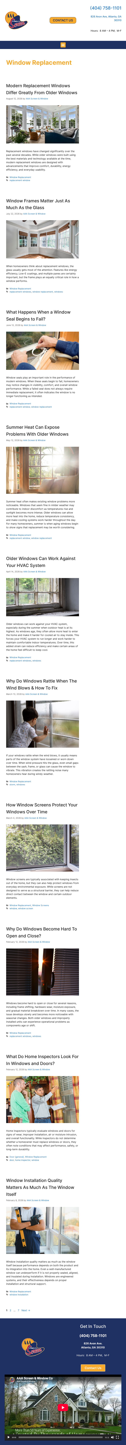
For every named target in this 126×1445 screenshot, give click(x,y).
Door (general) (17, 1157)
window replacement (42, 291)
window (13, 908)
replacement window (20, 180)
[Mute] (112, 1437)
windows (58, 291)
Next (26, 1310)
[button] (63, 44)
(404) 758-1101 (105, 8)
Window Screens (40, 905)
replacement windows (20, 291)
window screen (25, 908)
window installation (19, 1294)
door (12, 1160)
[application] (63, 1408)
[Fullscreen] (117, 1437)
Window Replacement (20, 177)
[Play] (8, 1437)
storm (12, 784)
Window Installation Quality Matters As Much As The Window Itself (40, 1187)
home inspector (22, 1160)
